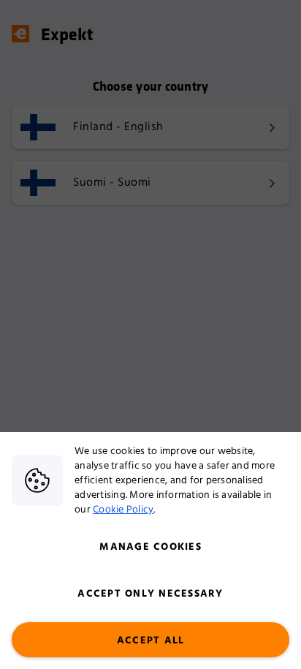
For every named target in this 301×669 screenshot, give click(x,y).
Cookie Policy (123, 509)
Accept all (151, 640)
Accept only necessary (150, 594)
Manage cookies (150, 547)
